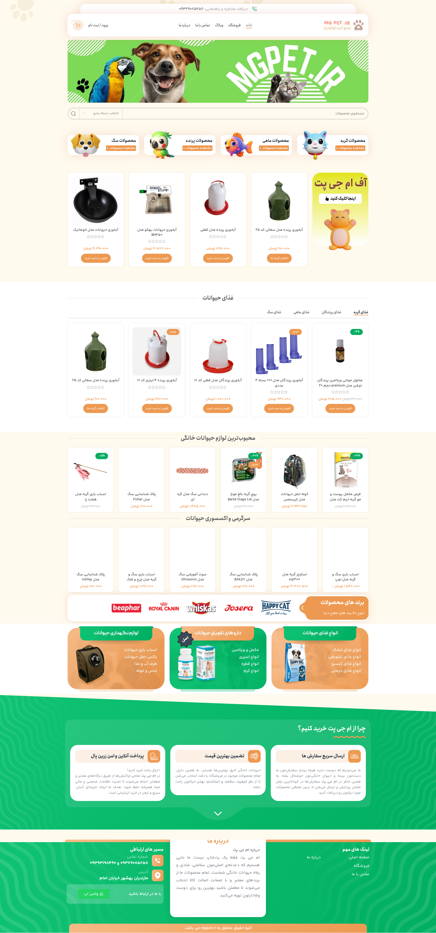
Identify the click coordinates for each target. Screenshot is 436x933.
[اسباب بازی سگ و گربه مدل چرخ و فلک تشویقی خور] (141, 550)
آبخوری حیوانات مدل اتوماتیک (95, 230)
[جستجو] (73, 113)
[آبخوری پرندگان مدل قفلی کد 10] (218, 351)
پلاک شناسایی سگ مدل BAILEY (243, 577)
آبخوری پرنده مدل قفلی (218, 230)
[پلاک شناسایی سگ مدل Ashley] (90, 550)
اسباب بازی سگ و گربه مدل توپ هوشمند (345, 580)
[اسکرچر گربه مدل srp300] (294, 550)
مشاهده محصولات (352, 148)
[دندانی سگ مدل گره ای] (192, 470)
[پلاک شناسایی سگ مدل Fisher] (141, 470)
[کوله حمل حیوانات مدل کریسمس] (294, 470)
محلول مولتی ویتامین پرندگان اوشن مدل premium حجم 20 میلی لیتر (340, 386)
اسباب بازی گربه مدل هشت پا (90, 496)
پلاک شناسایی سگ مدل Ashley (90, 577)
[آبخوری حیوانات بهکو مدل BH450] (157, 200)
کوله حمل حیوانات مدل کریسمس (294, 496)
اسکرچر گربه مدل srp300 (294, 577)
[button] (218, 258)
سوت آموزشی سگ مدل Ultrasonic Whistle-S (193, 580)
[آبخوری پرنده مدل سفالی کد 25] (279, 200)
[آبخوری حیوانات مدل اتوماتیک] (95, 200)
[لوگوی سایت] (343, 25)
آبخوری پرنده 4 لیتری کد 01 (157, 380)
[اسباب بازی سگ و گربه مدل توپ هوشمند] (345, 550)
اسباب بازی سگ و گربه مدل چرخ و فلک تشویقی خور (142, 580)
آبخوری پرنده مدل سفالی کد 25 (279, 230)
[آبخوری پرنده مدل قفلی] (218, 200)
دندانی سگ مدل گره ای (192, 496)
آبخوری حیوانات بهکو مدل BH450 (157, 232)
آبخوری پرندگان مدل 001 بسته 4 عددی (279, 383)
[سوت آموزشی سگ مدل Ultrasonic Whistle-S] (192, 550)
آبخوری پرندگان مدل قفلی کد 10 (218, 380)
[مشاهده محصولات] (337, 148)
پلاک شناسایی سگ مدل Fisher (141, 496)
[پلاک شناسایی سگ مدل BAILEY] (243, 550)
